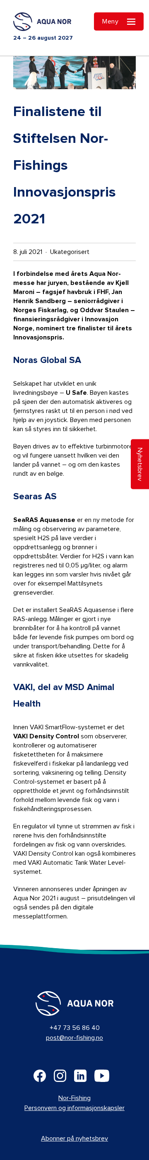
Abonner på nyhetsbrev (74, 1138)
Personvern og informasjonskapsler (74, 1108)
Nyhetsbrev (140, 464)
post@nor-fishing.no (74, 1037)
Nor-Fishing (74, 1098)
